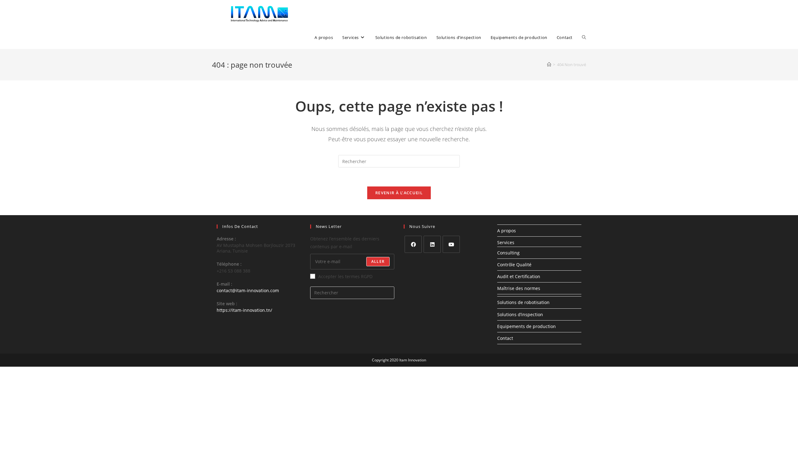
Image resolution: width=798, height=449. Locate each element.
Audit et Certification (518, 276)
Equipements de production (526, 326)
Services (505, 242)
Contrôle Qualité (514, 265)
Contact (505, 338)
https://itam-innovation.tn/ (244, 310)
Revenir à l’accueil (399, 193)
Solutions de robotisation (523, 302)
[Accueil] (549, 64)
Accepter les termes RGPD (345, 276)
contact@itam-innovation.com (248, 290)
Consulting (508, 253)
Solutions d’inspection (520, 314)
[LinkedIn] (432, 244)
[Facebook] (413, 244)
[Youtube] (451, 244)
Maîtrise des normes (518, 288)
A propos (506, 231)
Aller (378, 261)
